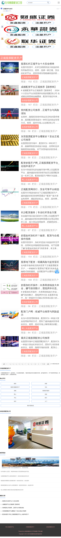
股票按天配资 (46, 390)
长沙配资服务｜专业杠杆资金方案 (39, 212)
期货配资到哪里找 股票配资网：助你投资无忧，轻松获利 (15, 480)
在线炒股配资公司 (30, 100)
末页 (48, 364)
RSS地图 (35, 531)
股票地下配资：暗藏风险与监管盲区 (40, 261)
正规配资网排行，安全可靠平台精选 (40, 189)
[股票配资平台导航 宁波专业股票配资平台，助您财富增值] (30, 461)
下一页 (43, 364)
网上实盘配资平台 (30, 179)
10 (35, 364)
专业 (46, 387)
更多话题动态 (30, 405)
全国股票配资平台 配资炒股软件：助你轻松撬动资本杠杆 (15, 476)
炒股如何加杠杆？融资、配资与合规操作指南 (40, 237)
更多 (58, 9)
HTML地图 (39, 531)
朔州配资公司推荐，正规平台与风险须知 (40, 111)
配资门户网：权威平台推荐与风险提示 (40, 313)
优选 (46, 394)
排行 (46, 397)
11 (38, 364)
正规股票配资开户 (30, 77)
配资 (15, 383)
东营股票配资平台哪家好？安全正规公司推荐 (40, 138)
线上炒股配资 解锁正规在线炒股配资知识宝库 (12, 489)
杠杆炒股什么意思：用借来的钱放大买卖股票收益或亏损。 (15, 471)
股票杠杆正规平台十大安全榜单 (37, 63)
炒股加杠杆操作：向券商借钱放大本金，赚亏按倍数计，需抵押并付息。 (40, 286)
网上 (15, 394)
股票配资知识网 (34, 534)
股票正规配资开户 (15, 387)
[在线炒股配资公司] (11, 2)
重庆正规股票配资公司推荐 (35, 337)
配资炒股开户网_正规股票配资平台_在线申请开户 (40, 164)
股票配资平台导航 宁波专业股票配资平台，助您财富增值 (15, 467)
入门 (46, 401)
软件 (15, 401)
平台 (15, 397)
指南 (15, 390)
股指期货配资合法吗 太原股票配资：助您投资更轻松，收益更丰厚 (17, 485)
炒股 (46, 383)
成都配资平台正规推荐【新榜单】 (39, 86)
